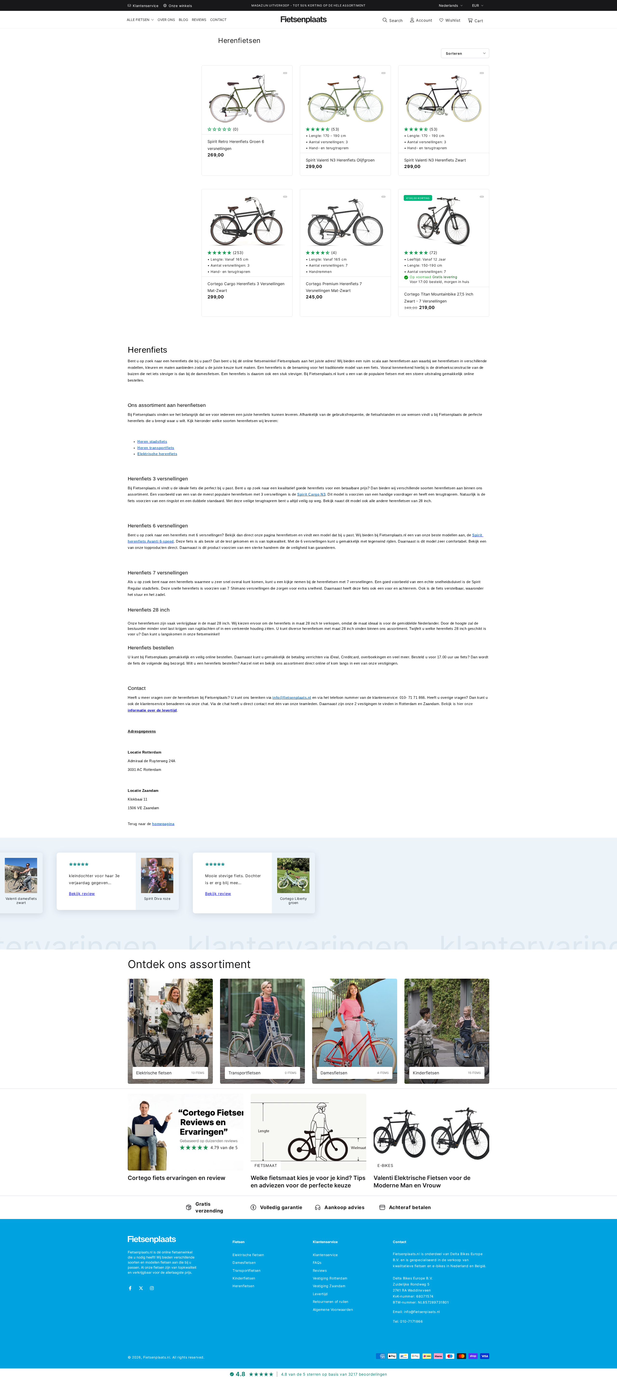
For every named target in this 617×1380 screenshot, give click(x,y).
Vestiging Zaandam (329, 1286)
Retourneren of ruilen (331, 1301)
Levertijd (320, 1294)
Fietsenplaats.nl (156, 1357)
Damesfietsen (244, 1262)
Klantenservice (325, 1255)
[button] (392, 19)
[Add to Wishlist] (285, 73)
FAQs (317, 1262)
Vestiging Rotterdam (330, 1278)
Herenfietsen (243, 1286)
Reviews (320, 1270)
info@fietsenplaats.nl (422, 1312)
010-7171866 (411, 1321)
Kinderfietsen (244, 1278)
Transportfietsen (247, 1270)
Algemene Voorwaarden (333, 1309)
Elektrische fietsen (248, 1255)
